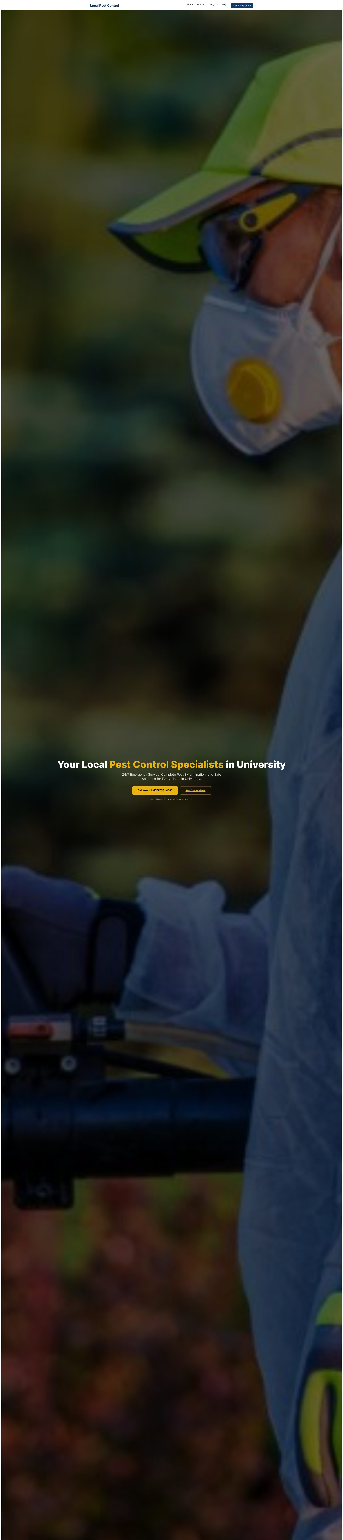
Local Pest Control (104, 6)
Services (201, 4)
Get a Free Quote (242, 5)
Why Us (214, 4)
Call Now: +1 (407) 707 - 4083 (155, 790)
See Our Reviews (196, 790)
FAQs (224, 4)
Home (190, 4)
